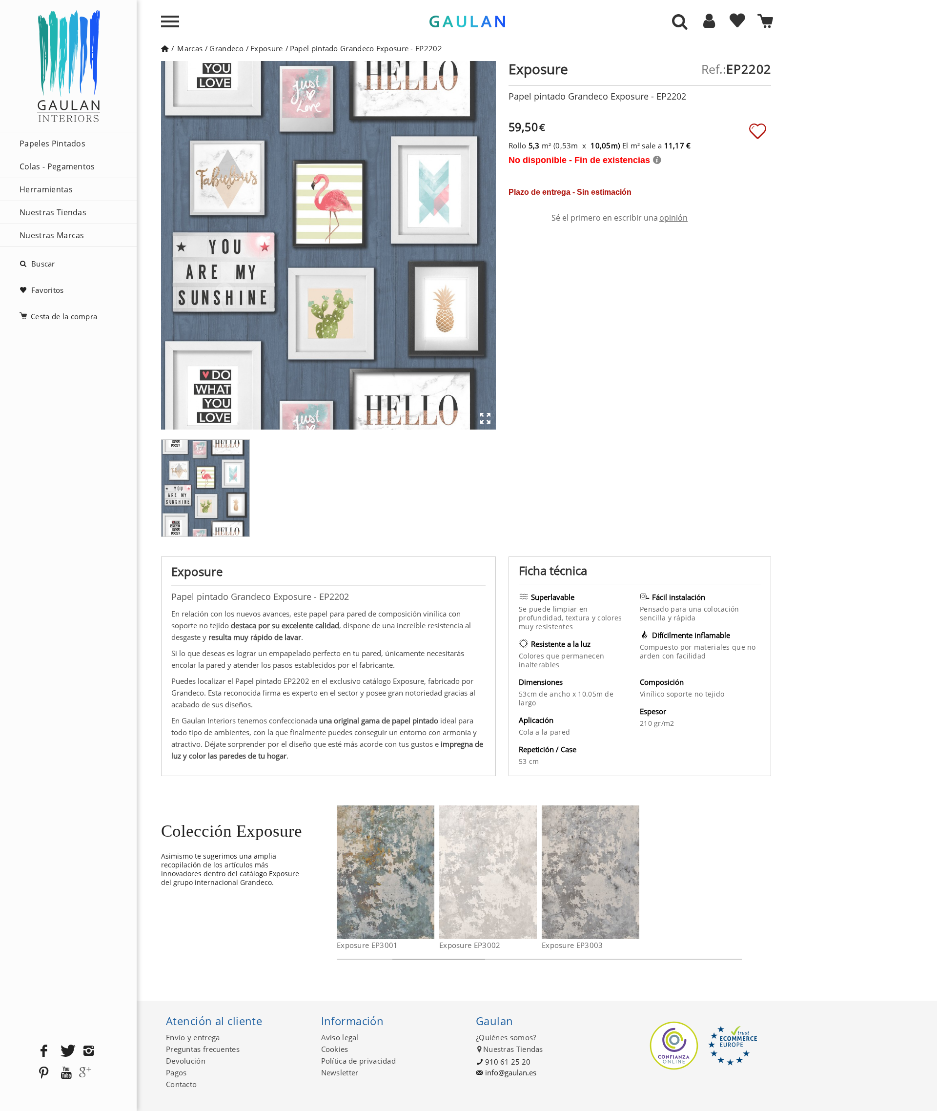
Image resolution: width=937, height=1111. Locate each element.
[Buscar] (680, 22)
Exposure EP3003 (572, 945)
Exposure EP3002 (470, 945)
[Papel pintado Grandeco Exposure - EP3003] (633, 872)
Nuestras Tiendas (53, 212)
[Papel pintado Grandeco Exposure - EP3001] (428, 872)
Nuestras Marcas (52, 235)
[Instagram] (89, 1051)
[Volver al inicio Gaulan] (164, 48)
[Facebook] (44, 1051)
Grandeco (226, 48)
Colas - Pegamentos (57, 166)
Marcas (190, 48)
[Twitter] (66, 1051)
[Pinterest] (44, 1073)
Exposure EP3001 (367, 945)
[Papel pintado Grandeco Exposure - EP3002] (530, 872)
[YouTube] (66, 1073)
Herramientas (46, 189)
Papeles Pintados (52, 143)
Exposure (266, 48)
